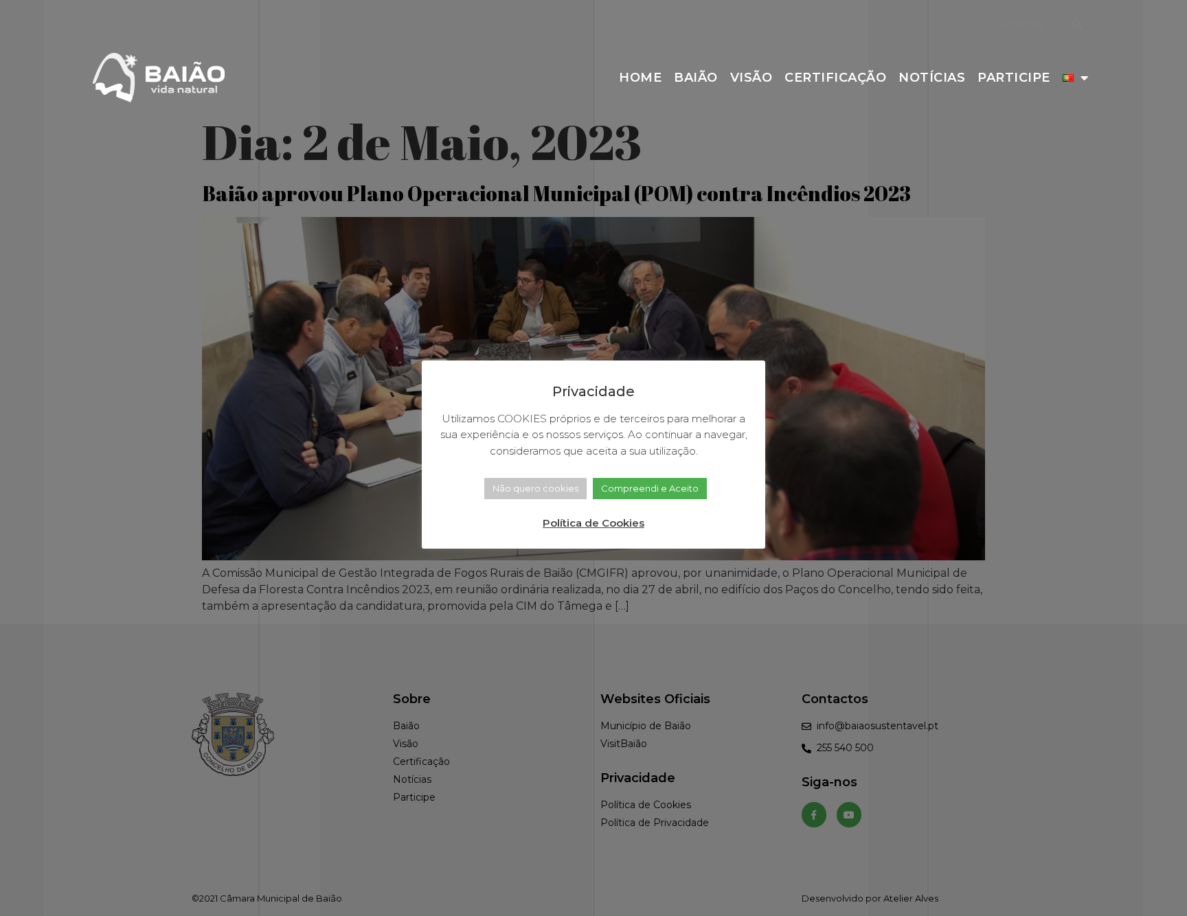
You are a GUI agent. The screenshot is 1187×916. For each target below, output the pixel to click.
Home (640, 77)
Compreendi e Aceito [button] (650, 488)
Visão (751, 77)
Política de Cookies (593, 522)
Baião (696, 77)
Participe (1013, 77)
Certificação (835, 77)
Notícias (931, 77)
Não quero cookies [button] (535, 488)
